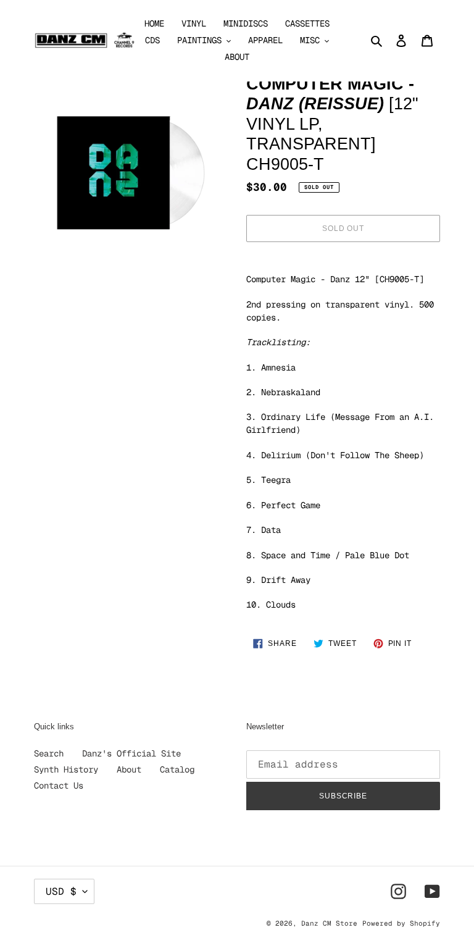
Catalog (177, 769)
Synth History (66, 769)
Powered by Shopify (401, 923)
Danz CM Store (329, 923)
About (129, 769)
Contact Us (58, 785)
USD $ (61, 891)
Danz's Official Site (131, 753)
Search (49, 753)
